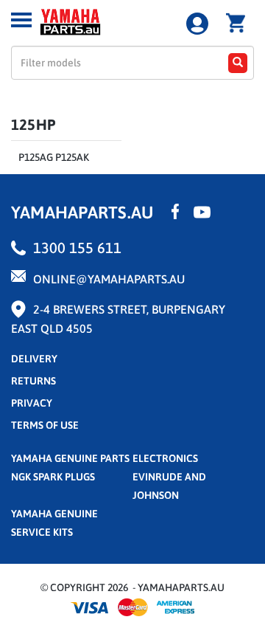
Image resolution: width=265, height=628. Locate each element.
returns (33, 381)
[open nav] (21, 20)
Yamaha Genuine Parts (70, 458)
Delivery (34, 359)
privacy (31, 403)
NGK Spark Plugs (53, 477)
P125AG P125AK (53, 157)
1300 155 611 (77, 247)
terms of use (45, 425)
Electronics (165, 458)
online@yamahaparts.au (109, 279)
